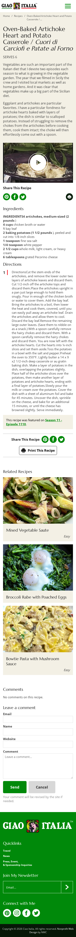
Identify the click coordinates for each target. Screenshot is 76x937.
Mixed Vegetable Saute (27, 530)
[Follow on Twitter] (36, 915)
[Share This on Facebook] (14, 196)
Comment (10, 751)
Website (9, 739)
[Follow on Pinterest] (7, 916)
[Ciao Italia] (38, 826)
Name (7, 726)
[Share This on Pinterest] (6, 196)
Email (7, 714)
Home (6, 16)
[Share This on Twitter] (22, 196)
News (6, 856)
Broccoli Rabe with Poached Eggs (36, 597)
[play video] (38, 163)
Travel (7, 850)
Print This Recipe (41, 450)
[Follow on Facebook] (26, 916)
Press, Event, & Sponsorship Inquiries (17, 863)
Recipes (18, 16)
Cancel (42, 787)
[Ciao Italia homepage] (19, 6)
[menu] (68, 6)
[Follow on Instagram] (17, 915)
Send (14, 787)
